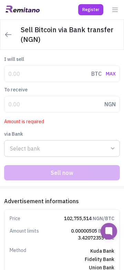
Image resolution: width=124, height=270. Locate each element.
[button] (90, 9)
